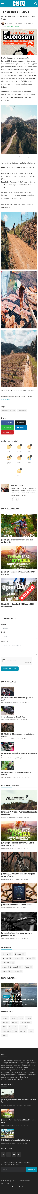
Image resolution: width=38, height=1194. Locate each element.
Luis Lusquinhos (17, 485)
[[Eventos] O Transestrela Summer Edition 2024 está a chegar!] (19, 831)
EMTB (13, 1018)
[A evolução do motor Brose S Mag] (7, 710)
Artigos (30, 958)
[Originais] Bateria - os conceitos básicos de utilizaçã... (16, 774)
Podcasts (7, 958)
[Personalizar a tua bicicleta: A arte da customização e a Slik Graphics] (7, 746)
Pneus (31, 1031)
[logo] (19, 3)
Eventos (13, 411)
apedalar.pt (5, 399)
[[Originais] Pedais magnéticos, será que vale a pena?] (7, 691)
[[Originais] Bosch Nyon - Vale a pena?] (19, 893)
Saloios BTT (22, 411)
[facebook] (3, 1154)
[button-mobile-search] (35, 3)
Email (3, 632)
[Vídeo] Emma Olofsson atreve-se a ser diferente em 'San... (18, 1000)
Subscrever (31, 1170)
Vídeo (20, 1018)
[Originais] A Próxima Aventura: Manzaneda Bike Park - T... (18, 1101)
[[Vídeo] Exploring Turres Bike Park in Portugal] (7, 1133)
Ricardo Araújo (5, 758)
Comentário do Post (10, 669)
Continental (13, 1027)
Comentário (5, 641)
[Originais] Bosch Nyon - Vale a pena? (16, 905)
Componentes (25, 1022)
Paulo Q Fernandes (6, 702)
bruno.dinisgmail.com (7, 817)
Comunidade (8, 963)
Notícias (5, 411)
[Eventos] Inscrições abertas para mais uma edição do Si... (17, 541)
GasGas (22, 1031)
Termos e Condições (19, 1187)
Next (33, 995)
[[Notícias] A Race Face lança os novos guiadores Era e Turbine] (19, 921)
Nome (3, 624)
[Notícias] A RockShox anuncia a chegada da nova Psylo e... (18, 735)
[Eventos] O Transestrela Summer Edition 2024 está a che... (18, 573)
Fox (16, 1031)
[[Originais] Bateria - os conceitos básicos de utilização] (7, 765)
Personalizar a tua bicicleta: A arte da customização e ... (19, 754)
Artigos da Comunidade (12, 967)
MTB (4, 1027)
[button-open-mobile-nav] (2, 3)
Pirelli (4, 1035)
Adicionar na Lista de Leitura (10, 26)
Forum (28, 967)
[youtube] (14, 1154)
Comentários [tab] (10, 618)
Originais (19, 954)
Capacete (23, 1027)
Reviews (18, 958)
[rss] (19, 1154)
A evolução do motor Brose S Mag (13, 717)
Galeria (6, 971)
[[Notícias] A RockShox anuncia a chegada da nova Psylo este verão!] (7, 727)
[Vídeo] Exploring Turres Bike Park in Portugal (16, 1140)
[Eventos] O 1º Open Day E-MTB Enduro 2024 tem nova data (17, 605)
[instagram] (8, 1154)
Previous (5, 995)
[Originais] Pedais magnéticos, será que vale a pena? (17, 699)
